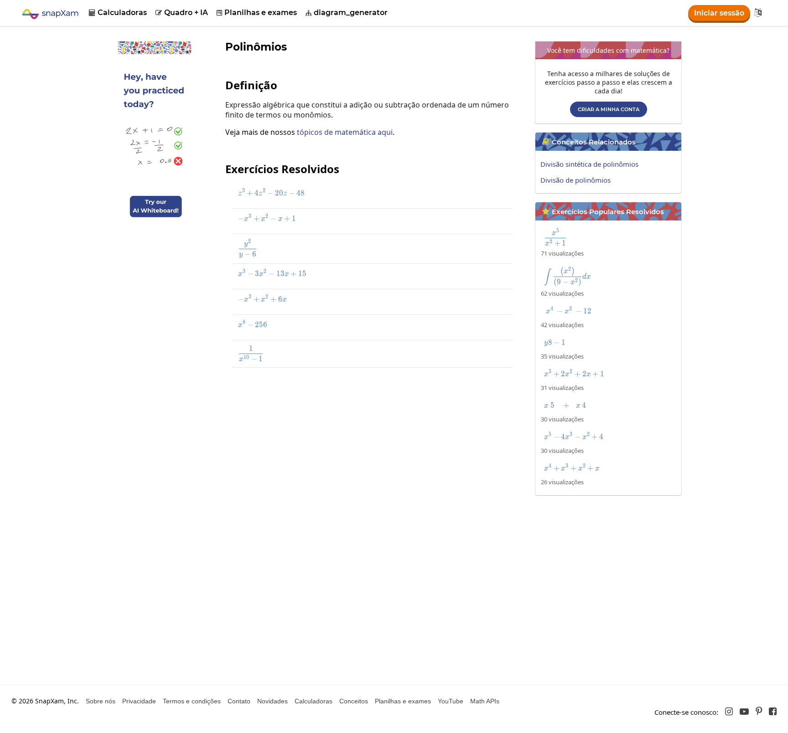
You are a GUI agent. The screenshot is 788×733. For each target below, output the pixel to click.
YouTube (450, 701)
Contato (239, 701)
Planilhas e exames (257, 12)
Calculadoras (118, 12)
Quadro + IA (182, 12)
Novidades (272, 701)
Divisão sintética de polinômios (589, 164)
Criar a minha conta (608, 109)
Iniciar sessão (719, 13)
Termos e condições (192, 701)
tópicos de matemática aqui (345, 132)
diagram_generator (347, 12)
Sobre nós (100, 701)
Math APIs (484, 701)
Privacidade (139, 701)
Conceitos (353, 701)
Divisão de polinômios (575, 180)
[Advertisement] (373, 441)
